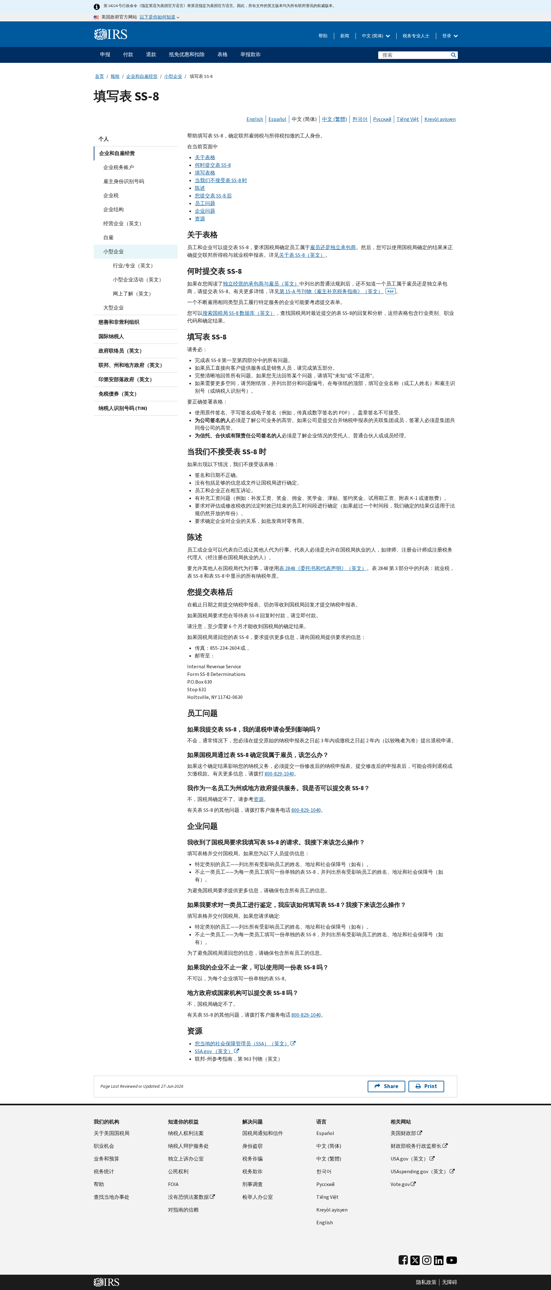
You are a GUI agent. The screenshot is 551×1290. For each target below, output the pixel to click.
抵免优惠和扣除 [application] (187, 54)
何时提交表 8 (213, 165)
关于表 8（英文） (302, 255)
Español (277, 119)
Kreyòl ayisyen (440, 119)
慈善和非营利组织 (119, 322)
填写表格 (205, 172)
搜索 (453, 55)
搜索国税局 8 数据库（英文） (238, 313)
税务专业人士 (416, 36)
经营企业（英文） (123, 223)
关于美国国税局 (111, 1133)
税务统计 (104, 1171)
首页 (99, 76)
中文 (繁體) (334, 119)
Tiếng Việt (408, 119)
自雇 (108, 237)
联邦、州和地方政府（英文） (132, 365)
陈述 (200, 188)
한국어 (360, 119)
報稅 (115, 76)
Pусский (325, 1184)
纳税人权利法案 (186, 1133)
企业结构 (113, 209)
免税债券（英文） (119, 393)
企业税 (111, 195)
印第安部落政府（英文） (127, 379)
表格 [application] (222, 54)
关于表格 (205, 157)
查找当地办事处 (111, 1197)
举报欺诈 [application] (250, 54)
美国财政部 (403, 1133)
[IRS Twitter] (415, 1259)
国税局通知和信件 (262, 1133)
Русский (382, 119)
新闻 (344, 36)
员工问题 (205, 203)
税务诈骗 (252, 1158)
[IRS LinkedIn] (439, 1259)
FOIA (173, 1184)
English (254, 119)
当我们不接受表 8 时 (221, 180)
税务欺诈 (252, 1171)
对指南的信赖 (183, 1209)
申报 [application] (105, 54)
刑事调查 (252, 1184)
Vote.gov (400, 1184)
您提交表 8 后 (213, 195)
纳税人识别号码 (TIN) (123, 408)
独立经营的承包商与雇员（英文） (261, 283)
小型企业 (173, 76)
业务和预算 (106, 1158)
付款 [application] (128, 54)
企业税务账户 (118, 167)
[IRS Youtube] (451, 1259)
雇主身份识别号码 (123, 181)
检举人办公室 (257, 1197)
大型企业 (113, 307)
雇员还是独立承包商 (333, 247)
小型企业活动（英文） (138, 279)
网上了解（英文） (133, 293)
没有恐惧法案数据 (188, 1197)
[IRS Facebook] (403, 1259)
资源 (200, 218)
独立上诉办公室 (186, 1158)
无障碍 (449, 1282)
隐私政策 (426, 1282)
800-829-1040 (279, 773)
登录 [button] (447, 36)
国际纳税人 (111, 336)
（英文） (214, 1051)
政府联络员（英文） (121, 350)
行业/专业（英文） (134, 265)
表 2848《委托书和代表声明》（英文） (323, 568)
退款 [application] (151, 54)
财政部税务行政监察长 (416, 1146)
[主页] (110, 32)
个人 (104, 139)
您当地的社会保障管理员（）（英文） (242, 1043)
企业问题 (205, 211)
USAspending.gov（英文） (420, 1171)
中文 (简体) (373, 36)
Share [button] (391, 1086)
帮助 (323, 36)
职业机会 (104, 1146)
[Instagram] (426, 1259)
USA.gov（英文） (410, 1158)
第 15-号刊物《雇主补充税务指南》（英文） (336, 291)
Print (430, 1086)
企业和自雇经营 (142, 76)
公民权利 (178, 1171)
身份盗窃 (252, 1146)
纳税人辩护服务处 (188, 1146)
